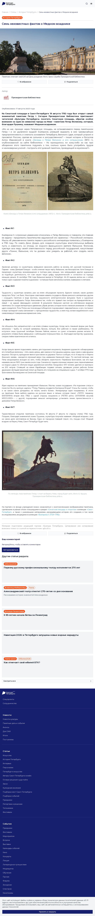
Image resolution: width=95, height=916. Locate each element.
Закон (5, 784)
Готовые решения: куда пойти (15, 780)
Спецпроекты (8, 699)
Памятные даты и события (14, 723)
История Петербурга (27, 12)
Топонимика (8, 808)
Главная (5, 12)
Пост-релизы (8, 740)
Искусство (7, 755)
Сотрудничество (10, 703)
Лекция (6, 861)
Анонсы (6, 727)
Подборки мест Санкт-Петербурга (17, 792)
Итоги (5, 735)
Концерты (7, 856)
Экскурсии (7, 885)
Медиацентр (8, 869)
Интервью (7, 763)
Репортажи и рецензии (12, 804)
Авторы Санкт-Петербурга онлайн (17, 776)
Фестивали (7, 812)
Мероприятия (8, 836)
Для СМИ (7, 731)
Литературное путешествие (15, 865)
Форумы (6, 881)
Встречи (6, 840)
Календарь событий (11, 848)
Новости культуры (10, 719)
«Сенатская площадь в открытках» (62, 510)
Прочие (6, 877)
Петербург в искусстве (12, 772)
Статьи (13, 12)
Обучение (7, 873)
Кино (5, 852)
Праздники (7, 800)
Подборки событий (11, 796)
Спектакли (7, 889)
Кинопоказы (8, 893)
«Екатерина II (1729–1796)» (49, 515)
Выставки (7, 844)
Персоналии (8, 768)
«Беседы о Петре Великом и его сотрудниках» (58, 140)
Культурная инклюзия (12, 788)
